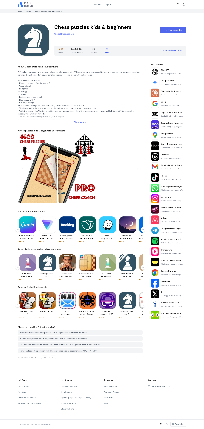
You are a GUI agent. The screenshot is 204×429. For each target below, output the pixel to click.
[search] (178, 4)
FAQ (106, 403)
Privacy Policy (110, 386)
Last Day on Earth (69, 386)
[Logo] (25, 4)
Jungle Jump (66, 392)
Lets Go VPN (23, 386)
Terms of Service (111, 392)
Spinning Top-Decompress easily (76, 397)
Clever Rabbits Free (70, 409)
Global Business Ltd (64, 33)
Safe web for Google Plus (29, 403)
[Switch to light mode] (183, 4)
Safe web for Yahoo (27, 397)
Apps (108, 4)
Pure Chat (22, 392)
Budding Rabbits (68, 403)
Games (97, 4)
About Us (108, 397)
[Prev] (22, 168)
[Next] (137, 168)
